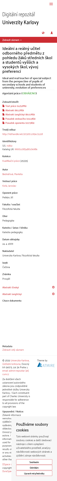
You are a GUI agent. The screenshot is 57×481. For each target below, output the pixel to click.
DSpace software (11, 464)
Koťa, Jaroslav (9, 185)
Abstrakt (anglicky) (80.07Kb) (20, 114)
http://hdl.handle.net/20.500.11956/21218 (22, 134)
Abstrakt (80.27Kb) (14, 110)
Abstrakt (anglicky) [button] (12, 294)
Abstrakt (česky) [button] (10, 287)
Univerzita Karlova (20, 360)
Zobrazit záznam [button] (11, 39)
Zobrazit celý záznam (13, 349)
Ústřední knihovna (11, 364)
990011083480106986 (26, 149)
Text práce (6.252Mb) (15, 106)
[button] (43, 33)
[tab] (28, 147)
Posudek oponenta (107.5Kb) (19, 122)
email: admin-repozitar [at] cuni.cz (15, 372)
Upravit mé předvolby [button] (34, 473)
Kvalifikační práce (11, 160)
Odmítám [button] (34, 468)
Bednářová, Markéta (12, 174)
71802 (9, 145)
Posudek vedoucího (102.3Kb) (20, 118)
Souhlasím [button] (34, 462)
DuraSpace (7, 471)
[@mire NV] (46, 364)
